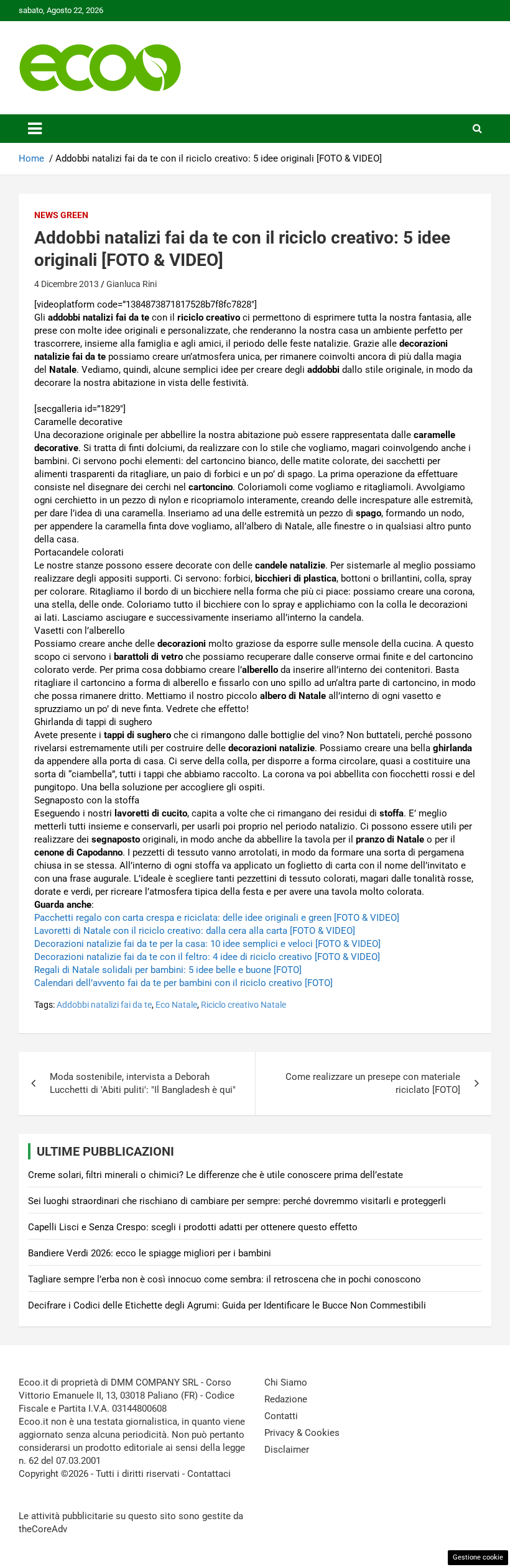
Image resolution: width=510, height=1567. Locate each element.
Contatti (281, 1416)
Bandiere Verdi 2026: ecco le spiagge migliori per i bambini (149, 1253)
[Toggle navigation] (35, 128)
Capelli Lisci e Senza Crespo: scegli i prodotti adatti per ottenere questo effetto (193, 1227)
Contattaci (209, 1473)
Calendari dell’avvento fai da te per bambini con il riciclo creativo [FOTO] (183, 983)
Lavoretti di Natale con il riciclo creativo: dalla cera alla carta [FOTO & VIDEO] (194, 930)
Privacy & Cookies (302, 1432)
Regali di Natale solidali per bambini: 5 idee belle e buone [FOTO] (168, 969)
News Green (61, 215)
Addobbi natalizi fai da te (104, 1005)
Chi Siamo (285, 1382)
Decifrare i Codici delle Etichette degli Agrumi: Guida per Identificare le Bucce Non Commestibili (227, 1305)
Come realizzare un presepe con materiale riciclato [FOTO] (372, 1083)
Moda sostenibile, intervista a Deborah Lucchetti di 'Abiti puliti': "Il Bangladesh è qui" (143, 1083)
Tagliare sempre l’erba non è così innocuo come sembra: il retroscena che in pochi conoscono (224, 1279)
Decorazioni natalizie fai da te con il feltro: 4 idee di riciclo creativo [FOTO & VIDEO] (207, 956)
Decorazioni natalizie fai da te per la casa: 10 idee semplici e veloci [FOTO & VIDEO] (207, 943)
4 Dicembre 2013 (66, 284)
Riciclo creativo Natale (243, 1005)
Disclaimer (286, 1449)
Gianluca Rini (131, 284)
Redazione (285, 1399)
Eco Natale (176, 1005)
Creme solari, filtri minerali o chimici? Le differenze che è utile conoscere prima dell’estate (215, 1175)
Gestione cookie (478, 1557)
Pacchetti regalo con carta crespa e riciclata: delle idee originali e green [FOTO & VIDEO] (216, 917)
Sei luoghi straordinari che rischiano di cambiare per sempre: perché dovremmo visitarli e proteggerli (237, 1201)
